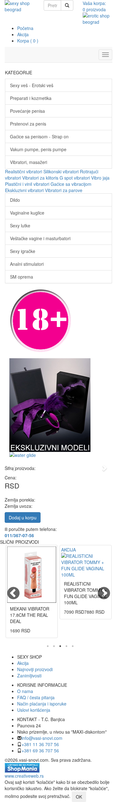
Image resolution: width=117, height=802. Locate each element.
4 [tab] (66, 646)
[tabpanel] (32, 594)
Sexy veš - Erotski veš (31, 85)
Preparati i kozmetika (30, 98)
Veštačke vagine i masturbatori (40, 238)
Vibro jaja (100, 178)
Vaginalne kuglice (27, 213)
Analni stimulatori (27, 264)
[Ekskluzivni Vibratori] (58, 405)
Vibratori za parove (63, 190)
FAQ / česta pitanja (36, 697)
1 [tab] (48, 646)
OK (79, 797)
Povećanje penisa (27, 111)
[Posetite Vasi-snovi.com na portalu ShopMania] (22, 767)
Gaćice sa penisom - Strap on (39, 136)
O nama (25, 691)
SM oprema (21, 277)
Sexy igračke (22, 251)
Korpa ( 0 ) (27, 40)
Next (100, 590)
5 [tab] (73, 646)
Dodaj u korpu (23, 517)
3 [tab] (60, 646)
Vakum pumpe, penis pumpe (38, 149)
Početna (25, 28)
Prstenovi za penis (28, 124)
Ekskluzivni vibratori (24, 190)
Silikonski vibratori (61, 171)
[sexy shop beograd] (19, 6)
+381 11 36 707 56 (40, 744)
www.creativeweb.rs (24, 776)
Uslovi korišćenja (33, 710)
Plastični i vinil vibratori (27, 184)
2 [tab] (54, 646)
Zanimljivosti (29, 675)
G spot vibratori (75, 178)
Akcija (23, 34)
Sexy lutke (20, 225)
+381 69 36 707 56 (40, 750)
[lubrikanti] (58, 455)
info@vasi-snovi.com (42, 738)
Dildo (15, 200)
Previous (9, 590)
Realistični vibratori (23, 171)
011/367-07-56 (19, 535)
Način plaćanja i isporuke (41, 704)
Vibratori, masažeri (28, 162)
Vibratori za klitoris (40, 178)
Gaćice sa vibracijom (71, 184)
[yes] (67, 5)
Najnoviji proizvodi (35, 669)
